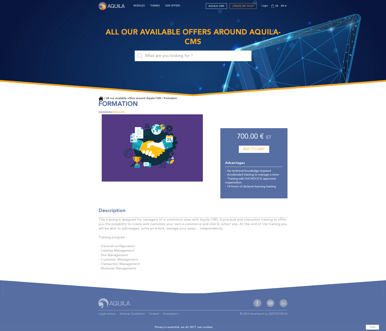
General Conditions (132, 314)
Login (265, 6)
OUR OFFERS (172, 6)
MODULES (139, 6)
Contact (154, 314)
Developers (170, 314)
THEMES (155, 6)
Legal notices (107, 314)
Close (372, 327)
